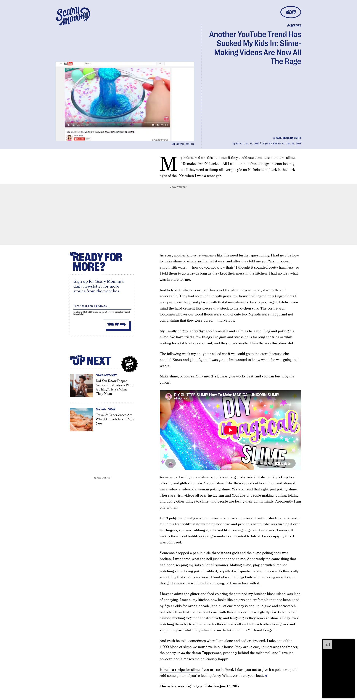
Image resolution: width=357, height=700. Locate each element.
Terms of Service (121, 312)
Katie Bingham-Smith (288, 137)
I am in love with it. (245, 583)
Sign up (113, 324)
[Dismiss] (351, 642)
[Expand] (326, 642)
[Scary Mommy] (73, 16)
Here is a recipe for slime (180, 669)
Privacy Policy (78, 314)
